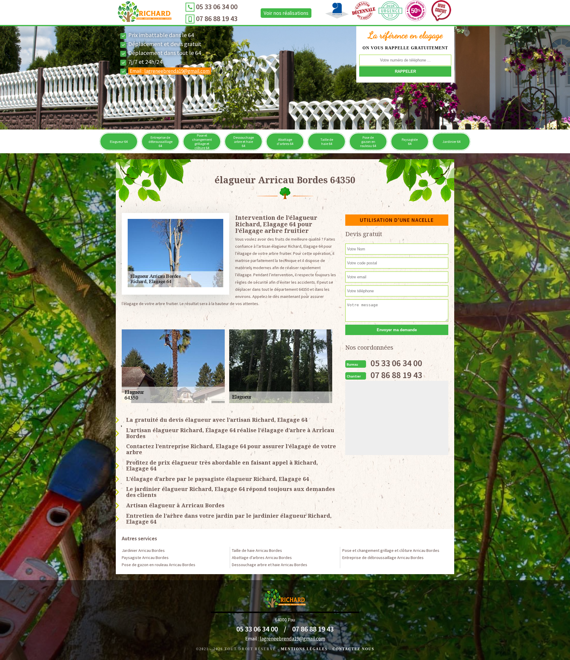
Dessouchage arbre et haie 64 (243, 141)
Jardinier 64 (451, 141)
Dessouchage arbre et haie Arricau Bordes (269, 564)
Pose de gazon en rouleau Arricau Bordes (158, 564)
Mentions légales (304, 649)
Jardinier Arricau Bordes (143, 550)
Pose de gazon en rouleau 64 (368, 141)
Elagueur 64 (119, 141)
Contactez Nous (353, 649)
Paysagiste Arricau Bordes (145, 557)
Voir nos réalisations (286, 13)
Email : (170, 71)
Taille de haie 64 (326, 141)
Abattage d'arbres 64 (285, 141)
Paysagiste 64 (410, 141)
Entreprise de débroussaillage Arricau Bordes (383, 557)
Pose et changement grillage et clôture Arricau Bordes (390, 550)
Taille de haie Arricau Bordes (257, 550)
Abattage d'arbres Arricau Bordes (262, 557)
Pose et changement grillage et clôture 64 (202, 141)
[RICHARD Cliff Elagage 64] (145, 13)
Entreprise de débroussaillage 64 (160, 141)
